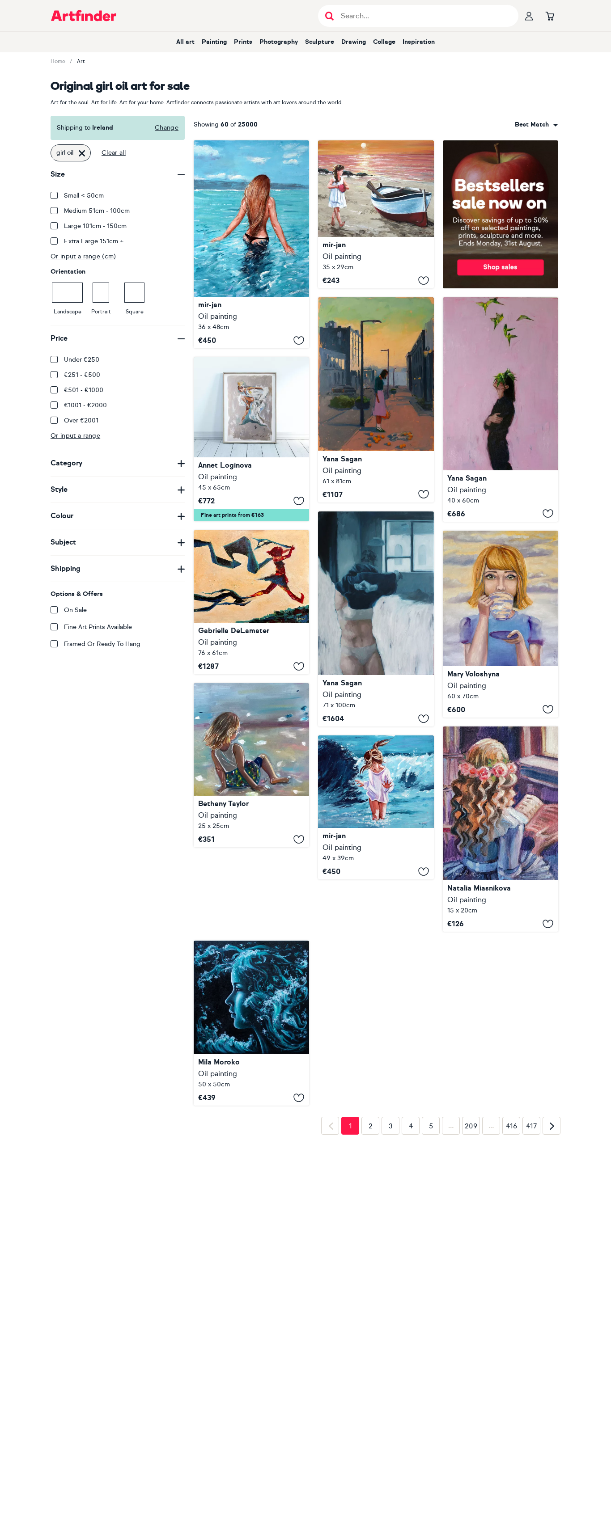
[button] (536, 124)
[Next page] (551, 1182)
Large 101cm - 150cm (95, 226)
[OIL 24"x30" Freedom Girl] (251, 602)
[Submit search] (329, 16)
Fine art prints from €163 (232, 515)
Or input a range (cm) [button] (83, 256)
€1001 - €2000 (85, 405)
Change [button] (166, 127)
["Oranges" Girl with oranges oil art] (375, 399)
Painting (214, 42)
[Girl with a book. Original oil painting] (500, 829)
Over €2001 (81, 420)
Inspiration (419, 42)
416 (511, 1183)
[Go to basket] (549, 15)
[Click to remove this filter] (81, 153)
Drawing (353, 42)
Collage (384, 42)
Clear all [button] (114, 152)
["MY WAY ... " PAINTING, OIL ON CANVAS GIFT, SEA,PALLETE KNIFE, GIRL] (375, 807)
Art (81, 61)
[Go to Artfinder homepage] (84, 15)
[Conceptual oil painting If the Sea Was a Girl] (251, 938)
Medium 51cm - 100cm (97, 211)
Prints (243, 42)
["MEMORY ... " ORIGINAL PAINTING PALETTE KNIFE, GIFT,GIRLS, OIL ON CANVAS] (251, 244)
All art (185, 42)
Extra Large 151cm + (94, 241)
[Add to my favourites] (299, 340)
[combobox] (536, 124)
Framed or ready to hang (102, 644)
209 (471, 1183)
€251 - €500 (82, 375)
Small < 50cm (84, 195)
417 (531, 1183)
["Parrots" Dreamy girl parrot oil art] (500, 409)
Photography (278, 42)
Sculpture (319, 42)
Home (58, 61)
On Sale (75, 610)
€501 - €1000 (83, 390)
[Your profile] (529, 15)
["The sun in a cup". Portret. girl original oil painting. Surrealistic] (500, 624)
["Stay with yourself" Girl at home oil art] (375, 618)
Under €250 (81, 359)
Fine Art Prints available (98, 627)
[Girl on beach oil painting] (251, 765)
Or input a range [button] (75, 435)
